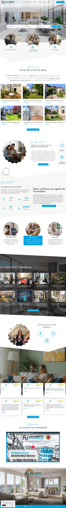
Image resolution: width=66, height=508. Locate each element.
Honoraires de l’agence (51, 501)
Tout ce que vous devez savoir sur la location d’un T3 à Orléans (58, 304)
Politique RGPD (51, 503)
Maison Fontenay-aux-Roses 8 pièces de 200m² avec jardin (14, 122)
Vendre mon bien (14, 500)
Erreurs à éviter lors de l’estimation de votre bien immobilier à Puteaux (41, 305)
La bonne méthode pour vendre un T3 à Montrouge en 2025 (24, 286)
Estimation (32, 498)
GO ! (56, 26)
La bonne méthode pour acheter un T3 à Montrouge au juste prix (7, 286)
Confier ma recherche (32, 500)
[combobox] (15, 26)
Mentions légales (51, 498)
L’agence (14, 498)
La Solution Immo (28, 506)
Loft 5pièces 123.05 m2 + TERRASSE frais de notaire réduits (37, 122)
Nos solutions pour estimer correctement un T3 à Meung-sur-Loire (58, 287)
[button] (60, 2)
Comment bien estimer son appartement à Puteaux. (24, 304)
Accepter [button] (4, 505)
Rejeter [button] (8, 505)
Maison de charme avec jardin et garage (10, 100)
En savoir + (12, 505)
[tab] (22, 2)
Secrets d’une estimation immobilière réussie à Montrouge (41, 286)
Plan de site (51, 500)
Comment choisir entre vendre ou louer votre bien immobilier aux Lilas (7, 305)
